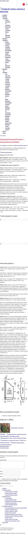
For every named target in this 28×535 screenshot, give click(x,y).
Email (1, 473)
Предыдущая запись (4, 446)
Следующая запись (4, 447)
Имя (1, 471)
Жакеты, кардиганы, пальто (20, 145)
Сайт (1, 476)
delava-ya (5, 145)
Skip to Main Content (4, 0)
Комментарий (3, 460)
